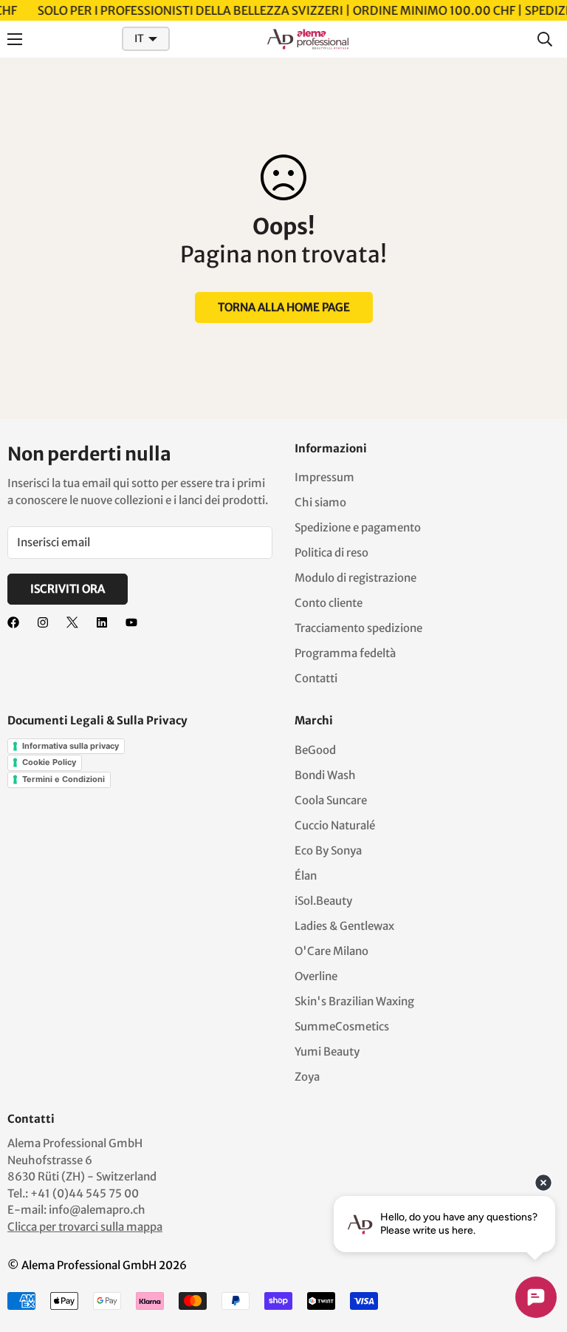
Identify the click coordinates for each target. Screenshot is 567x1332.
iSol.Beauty (323, 901)
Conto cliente (328, 603)
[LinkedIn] (102, 622)
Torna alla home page (284, 307)
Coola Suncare (331, 800)
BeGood (315, 750)
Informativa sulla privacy (70, 746)
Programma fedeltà (345, 653)
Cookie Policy (49, 762)
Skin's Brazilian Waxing (354, 1001)
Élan (306, 876)
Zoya (307, 1077)
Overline (316, 976)
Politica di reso (331, 553)
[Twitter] (72, 622)
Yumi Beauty (327, 1051)
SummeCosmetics (342, 1026)
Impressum (324, 477)
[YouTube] (131, 622)
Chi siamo (320, 502)
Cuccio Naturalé (335, 825)
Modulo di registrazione (355, 578)
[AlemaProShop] (308, 39)
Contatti (316, 678)
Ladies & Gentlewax (344, 926)
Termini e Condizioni (63, 779)
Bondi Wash (325, 775)
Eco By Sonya (328, 850)
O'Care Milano (331, 951)
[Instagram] (43, 622)
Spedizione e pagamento (358, 527)
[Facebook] (13, 622)
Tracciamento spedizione (358, 628)
